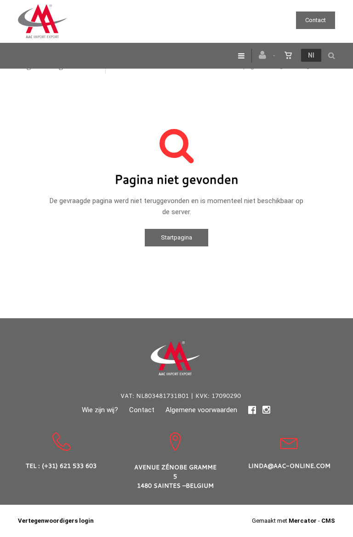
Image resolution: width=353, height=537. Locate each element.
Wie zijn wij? (100, 410)
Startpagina (176, 237)
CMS (328, 520)
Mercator (303, 520)
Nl (311, 55)
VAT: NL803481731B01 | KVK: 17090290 (181, 395)
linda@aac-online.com (289, 465)
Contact (315, 20)
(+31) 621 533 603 (69, 465)
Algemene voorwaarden (201, 410)
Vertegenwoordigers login (56, 520)
